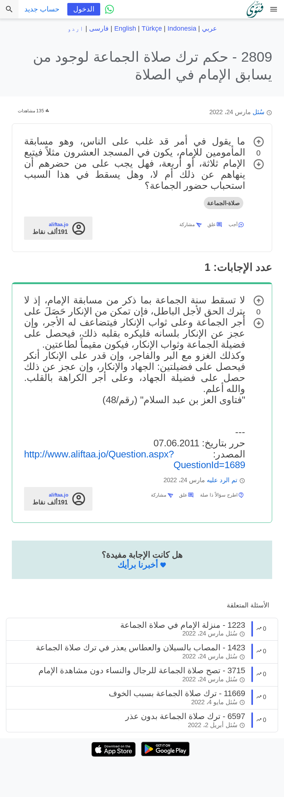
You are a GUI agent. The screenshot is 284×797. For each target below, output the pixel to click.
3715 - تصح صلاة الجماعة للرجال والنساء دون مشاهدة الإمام (141, 670)
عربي (209, 28)
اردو (75, 28)
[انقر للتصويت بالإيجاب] (259, 142)
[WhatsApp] (109, 9)
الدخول (83, 9)
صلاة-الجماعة (223, 203)
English (125, 28)
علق (211, 224)
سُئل (258, 112)
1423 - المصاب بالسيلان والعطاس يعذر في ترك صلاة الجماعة (140, 647)
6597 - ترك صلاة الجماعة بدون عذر (185, 716)
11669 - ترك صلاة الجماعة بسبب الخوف (177, 693)
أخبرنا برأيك (138, 564)
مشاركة (187, 224)
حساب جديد (42, 9)
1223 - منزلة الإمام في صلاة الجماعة (182, 625)
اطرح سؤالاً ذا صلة (219, 495)
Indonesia (182, 28)
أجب (233, 224)
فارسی (99, 28)
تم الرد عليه (222, 480)
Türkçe (152, 28)
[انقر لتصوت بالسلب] (259, 164)
